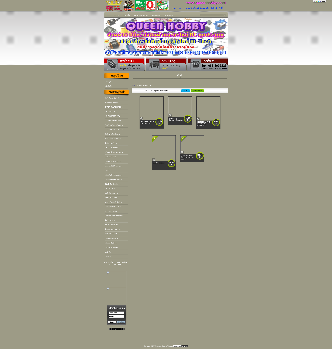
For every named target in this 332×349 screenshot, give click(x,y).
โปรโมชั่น (126, 15)
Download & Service (141, 15)
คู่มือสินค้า (108, 86)
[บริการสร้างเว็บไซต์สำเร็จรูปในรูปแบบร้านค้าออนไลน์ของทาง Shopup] (180, 346)
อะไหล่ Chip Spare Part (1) (155, 91)
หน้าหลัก (116, 15)
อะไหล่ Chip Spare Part (144, 85)
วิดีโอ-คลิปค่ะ (168, 15)
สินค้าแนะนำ (156, 15)
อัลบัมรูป (108, 82)
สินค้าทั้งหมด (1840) (112, 98)
